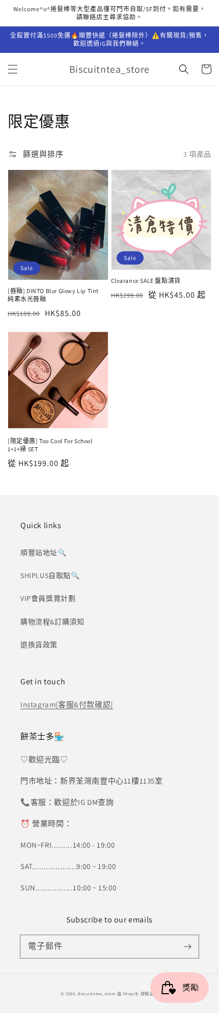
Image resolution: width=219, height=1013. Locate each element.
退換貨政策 (39, 644)
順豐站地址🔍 (43, 552)
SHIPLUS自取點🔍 (50, 575)
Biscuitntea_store (97, 993)
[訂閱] (187, 946)
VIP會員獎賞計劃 (47, 598)
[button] (13, 69)
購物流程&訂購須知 (52, 621)
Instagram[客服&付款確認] (66, 704)
